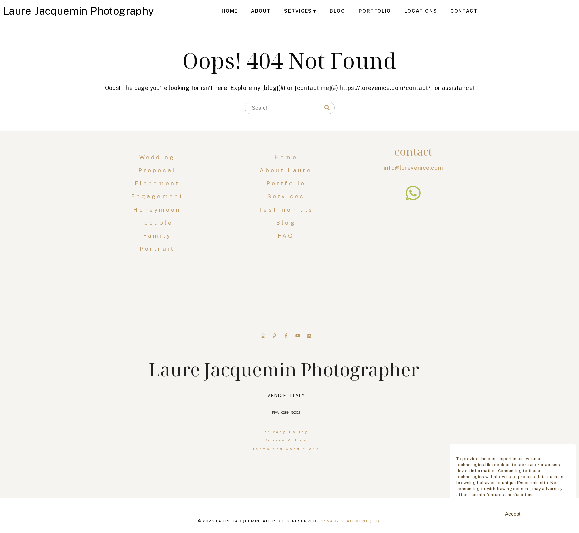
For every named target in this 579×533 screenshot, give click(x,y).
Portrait (159, 248)
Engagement (158, 196)
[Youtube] (297, 335)
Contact (463, 11)
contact (413, 151)
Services (298, 11)
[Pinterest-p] (274, 335)
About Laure (286, 170)
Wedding (158, 157)
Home (230, 11)
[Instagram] (263, 335)
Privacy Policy (286, 432)
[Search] (327, 108)
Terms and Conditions (286, 449)
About (261, 11)
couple (158, 222)
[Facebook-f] (286, 335)
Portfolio (375, 11)
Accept (512, 514)
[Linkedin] (309, 335)
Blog (337, 11)
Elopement (159, 183)
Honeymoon (158, 209)
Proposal (158, 170)
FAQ (286, 235)
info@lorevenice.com (413, 167)
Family (158, 235)
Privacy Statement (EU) (350, 521)
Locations (420, 11)
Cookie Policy (286, 440)
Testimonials (285, 209)
